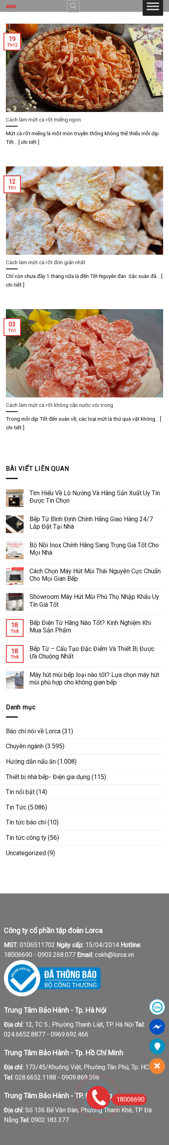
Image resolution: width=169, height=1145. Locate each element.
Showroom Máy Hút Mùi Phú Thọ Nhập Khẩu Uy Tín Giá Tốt (94, 600)
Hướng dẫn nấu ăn (31, 761)
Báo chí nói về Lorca (33, 731)
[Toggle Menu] (153, 7)
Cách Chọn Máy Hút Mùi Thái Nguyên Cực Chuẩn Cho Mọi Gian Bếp (95, 574)
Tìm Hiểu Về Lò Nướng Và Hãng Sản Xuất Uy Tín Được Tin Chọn (94, 496)
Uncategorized (26, 853)
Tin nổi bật (20, 792)
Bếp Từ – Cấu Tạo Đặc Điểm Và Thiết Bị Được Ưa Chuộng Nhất (91, 652)
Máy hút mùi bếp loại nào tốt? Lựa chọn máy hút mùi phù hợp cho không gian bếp (94, 678)
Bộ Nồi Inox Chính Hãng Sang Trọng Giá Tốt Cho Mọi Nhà (94, 548)
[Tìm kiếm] (73, 6)
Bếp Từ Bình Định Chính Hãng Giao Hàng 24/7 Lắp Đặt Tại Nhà (91, 522)
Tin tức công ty (26, 837)
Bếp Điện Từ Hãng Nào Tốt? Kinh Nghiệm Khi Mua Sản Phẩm (90, 626)
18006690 (130, 1099)
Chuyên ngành (25, 746)
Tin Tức (16, 807)
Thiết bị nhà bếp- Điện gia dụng (48, 777)
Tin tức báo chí (26, 822)
